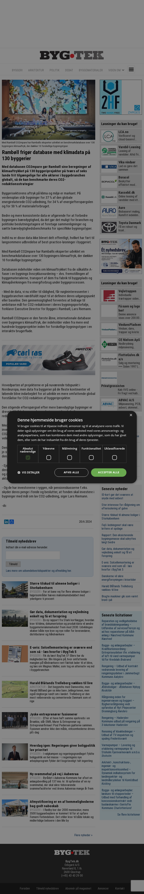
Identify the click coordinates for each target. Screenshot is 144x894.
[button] (28, 472)
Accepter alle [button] (108, 472)
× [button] (130, 415)
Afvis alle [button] (71, 472)
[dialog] (72, 447)
